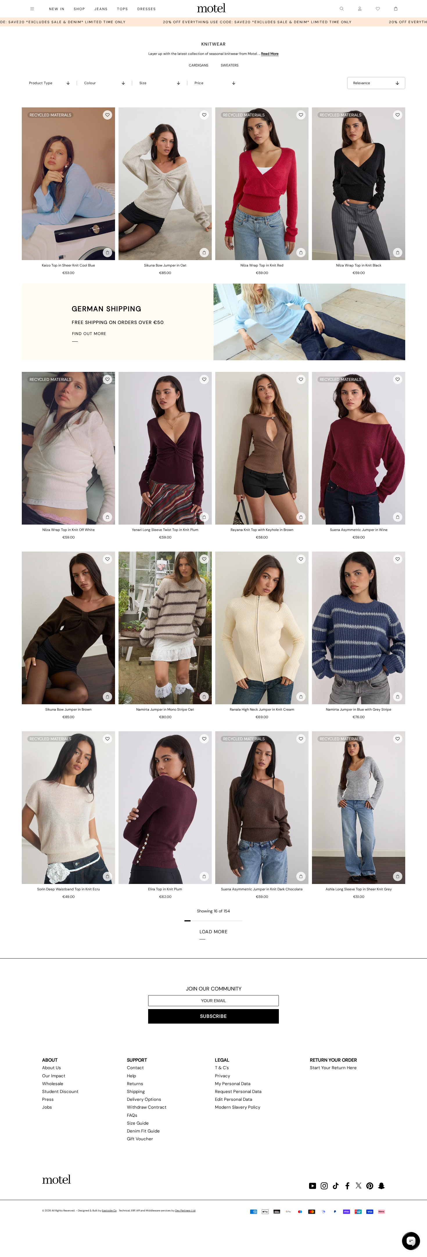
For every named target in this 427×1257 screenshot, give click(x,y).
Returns (135, 1084)
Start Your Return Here (333, 1068)
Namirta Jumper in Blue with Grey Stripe (358, 709)
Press (48, 1099)
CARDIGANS (198, 65)
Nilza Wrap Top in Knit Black (358, 265)
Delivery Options (144, 1099)
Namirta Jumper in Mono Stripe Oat (165, 709)
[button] (107, 115)
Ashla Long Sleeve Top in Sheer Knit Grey (359, 889)
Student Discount (60, 1091)
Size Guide (138, 1123)
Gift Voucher (140, 1139)
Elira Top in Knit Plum (165, 889)
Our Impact (53, 1076)
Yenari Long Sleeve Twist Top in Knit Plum (165, 529)
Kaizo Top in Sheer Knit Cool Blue (68, 265)
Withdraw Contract (146, 1107)
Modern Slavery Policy (237, 1107)
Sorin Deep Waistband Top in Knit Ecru (68, 889)
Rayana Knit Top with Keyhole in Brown (262, 529)
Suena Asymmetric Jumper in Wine (358, 529)
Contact (135, 1068)
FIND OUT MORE (89, 333)
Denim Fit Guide (143, 1131)
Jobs (47, 1107)
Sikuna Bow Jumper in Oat (165, 265)
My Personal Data (232, 1084)
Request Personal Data (238, 1091)
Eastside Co (109, 1210)
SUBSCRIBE (213, 1016)
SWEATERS (229, 65)
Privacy (222, 1076)
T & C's (222, 1068)
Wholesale (52, 1084)
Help (131, 1076)
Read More (270, 53)
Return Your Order (333, 1060)
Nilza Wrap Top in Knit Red (262, 265)
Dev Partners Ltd (185, 1210)
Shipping (136, 1091)
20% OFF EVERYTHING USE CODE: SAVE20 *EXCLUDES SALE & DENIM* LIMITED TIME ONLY (130, 22)
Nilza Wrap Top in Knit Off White (68, 529)
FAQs (132, 1115)
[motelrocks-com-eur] (211, 8)
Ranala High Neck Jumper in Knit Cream (262, 709)
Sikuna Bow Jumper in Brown (68, 709)
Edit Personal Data (233, 1099)
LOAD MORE (214, 932)
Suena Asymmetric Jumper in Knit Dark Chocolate (262, 889)
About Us (51, 1068)
